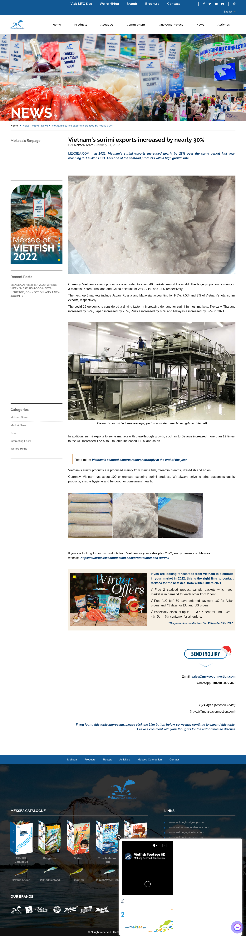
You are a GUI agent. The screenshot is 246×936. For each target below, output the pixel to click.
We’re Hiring (109, 4)
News (200, 24)
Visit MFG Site (81, 4)
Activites (224, 24)
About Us (107, 24)
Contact (173, 4)
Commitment (136, 24)
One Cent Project (171, 24)
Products (80, 24)
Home (57, 24)
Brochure (152, 4)
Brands (132, 4)
